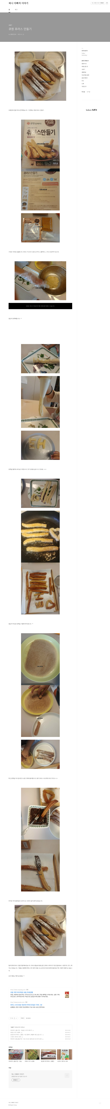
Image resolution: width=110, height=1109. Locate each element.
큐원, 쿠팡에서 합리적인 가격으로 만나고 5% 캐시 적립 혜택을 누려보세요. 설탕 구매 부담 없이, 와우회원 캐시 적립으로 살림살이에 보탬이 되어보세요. (34, 995)
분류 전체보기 (85, 61)
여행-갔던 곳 (85, 66)
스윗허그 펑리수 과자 (15, 1037)
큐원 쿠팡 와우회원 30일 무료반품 (21, 992)
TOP (100, 1103)
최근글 (83, 92)
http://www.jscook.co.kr (17, 1002)
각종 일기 (84, 86)
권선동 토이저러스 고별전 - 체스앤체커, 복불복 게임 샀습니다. (26, 1034)
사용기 (12, 1027)
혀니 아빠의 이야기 (18, 3)
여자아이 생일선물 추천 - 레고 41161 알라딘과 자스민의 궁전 (26, 1039)
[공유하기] (14, 1018)
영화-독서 (84, 63)
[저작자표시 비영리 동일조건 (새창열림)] (28, 1018)
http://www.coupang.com (18, 989)
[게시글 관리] (16, 1018)
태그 (16, 9)
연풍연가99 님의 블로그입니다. (19, 1076)
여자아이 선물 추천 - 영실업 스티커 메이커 (21, 1030)
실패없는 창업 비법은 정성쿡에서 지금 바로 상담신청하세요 (27, 1007)
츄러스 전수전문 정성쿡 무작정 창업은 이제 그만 (26, 1005)
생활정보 (84, 72)
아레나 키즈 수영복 (15, 1032)
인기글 (88, 92)
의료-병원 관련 (85, 75)
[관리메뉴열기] (107, 3)
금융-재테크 (85, 78)
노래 (83, 83)
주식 (83, 81)
